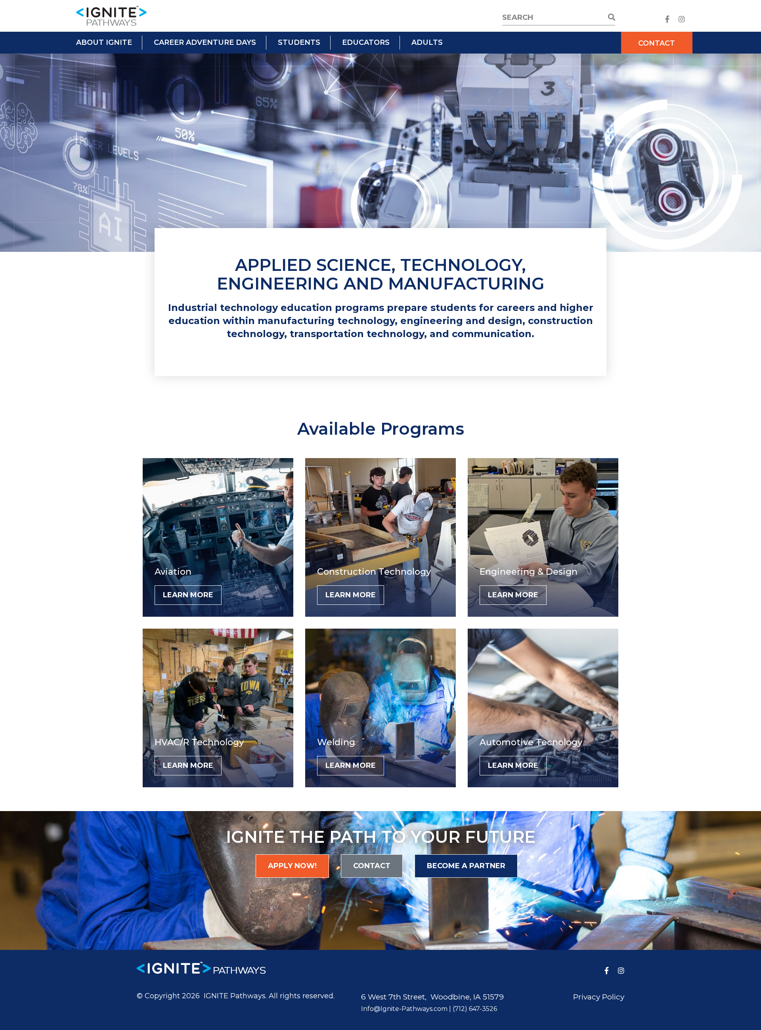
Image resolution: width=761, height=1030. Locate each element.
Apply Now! (292, 865)
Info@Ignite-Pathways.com (404, 1009)
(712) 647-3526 (475, 1009)
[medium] (667, 19)
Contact (656, 43)
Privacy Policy (598, 996)
